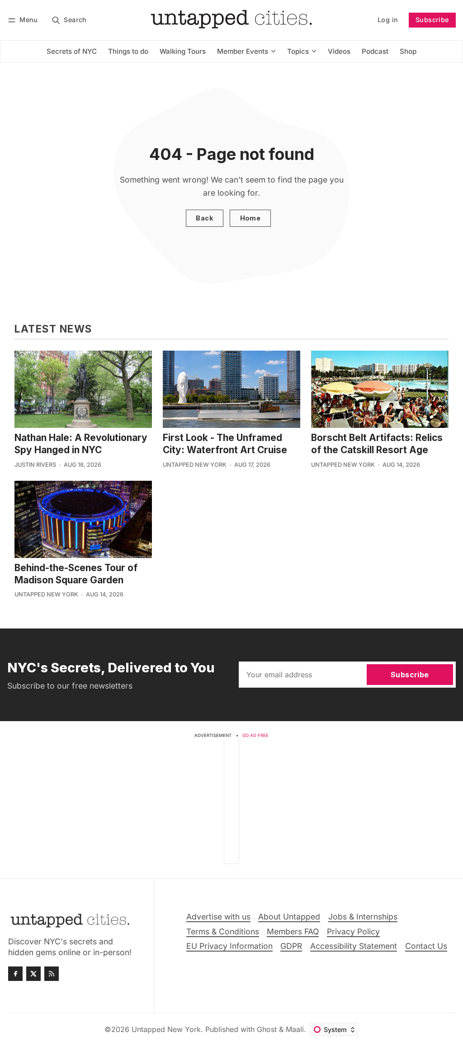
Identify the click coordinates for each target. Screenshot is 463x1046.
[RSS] (51, 973)
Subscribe (432, 19)
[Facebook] (15, 973)
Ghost (267, 1029)
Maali (295, 1029)
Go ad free (255, 735)
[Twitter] (33, 973)
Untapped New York (195, 464)
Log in (388, 19)
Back (204, 218)
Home (250, 218)
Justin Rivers (35, 464)
